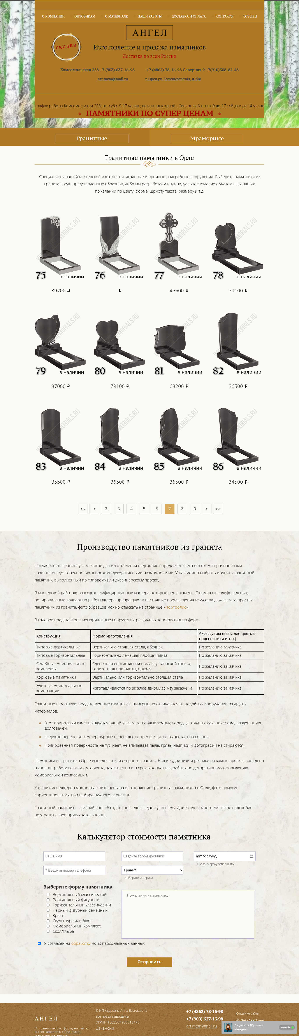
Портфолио (176, 607)
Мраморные (207, 138)
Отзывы (250, 16)
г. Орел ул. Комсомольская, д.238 (173, 79)
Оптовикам (84, 16)
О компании (53, 16)
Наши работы (150, 16)
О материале (116, 16)
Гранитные (92, 138)
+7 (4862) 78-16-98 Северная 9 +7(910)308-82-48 (193, 69)
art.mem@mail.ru (113, 79)
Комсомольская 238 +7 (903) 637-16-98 (97, 69)
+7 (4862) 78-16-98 (204, 1011)
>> (218, 509)
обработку (80, 943)
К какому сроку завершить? (216, 864)
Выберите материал (139, 878)
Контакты (225, 16)
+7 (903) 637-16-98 (204, 1019)
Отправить (149, 962)
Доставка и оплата (189, 16)
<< (82, 509)
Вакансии (105, 1028)
